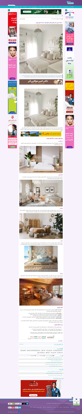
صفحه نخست (71, 6)
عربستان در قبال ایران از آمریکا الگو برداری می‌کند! (54, 371)
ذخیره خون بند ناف (49, 350)
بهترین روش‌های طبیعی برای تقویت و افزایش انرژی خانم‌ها (54, 357)
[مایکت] (25, 404)
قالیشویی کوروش (23, 350)
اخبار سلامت (25, 6)
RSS (31, 407)
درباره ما (58, 407)
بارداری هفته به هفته (66, 407)
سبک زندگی (34, 6)
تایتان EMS (47, 352)
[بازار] (11, 404)
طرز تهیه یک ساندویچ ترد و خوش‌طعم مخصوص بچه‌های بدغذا (53, 364)
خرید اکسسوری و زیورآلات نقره (57, 350)
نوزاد (47, 6)
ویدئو (30, 6)
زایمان (51, 6)
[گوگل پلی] (18, 404)
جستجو (61, 407)
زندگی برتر (34, 407)
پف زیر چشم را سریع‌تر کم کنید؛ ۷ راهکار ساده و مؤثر (55, 359)
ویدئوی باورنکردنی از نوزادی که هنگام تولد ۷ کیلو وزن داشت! (54, 362)
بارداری (56, 6)
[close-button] (72, 397)
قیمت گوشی (43, 350)
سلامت (40, 6)
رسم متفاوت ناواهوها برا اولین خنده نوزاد (56, 360)
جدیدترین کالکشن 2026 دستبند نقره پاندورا (33, 350)
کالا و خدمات (16, 6)
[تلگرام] (17, 408)
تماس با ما (54, 407)
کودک (44, 6)
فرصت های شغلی (49, 407)
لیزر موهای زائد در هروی (41, 352)
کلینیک (20, 6)
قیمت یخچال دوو (59, 352)
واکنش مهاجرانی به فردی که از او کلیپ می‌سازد (55, 375)
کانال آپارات (44, 407)
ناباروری (60, 6)
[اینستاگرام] (11, 408)
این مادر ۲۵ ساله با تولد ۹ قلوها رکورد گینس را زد (55, 366)
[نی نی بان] (70, 2)
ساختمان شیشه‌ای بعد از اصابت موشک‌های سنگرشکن (54, 373)
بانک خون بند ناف (53, 352)
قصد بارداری (66, 6)
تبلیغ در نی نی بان (39, 407)
